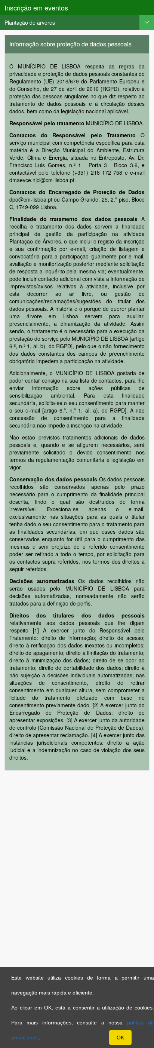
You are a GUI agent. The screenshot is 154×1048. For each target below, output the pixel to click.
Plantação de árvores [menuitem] (29, 22)
